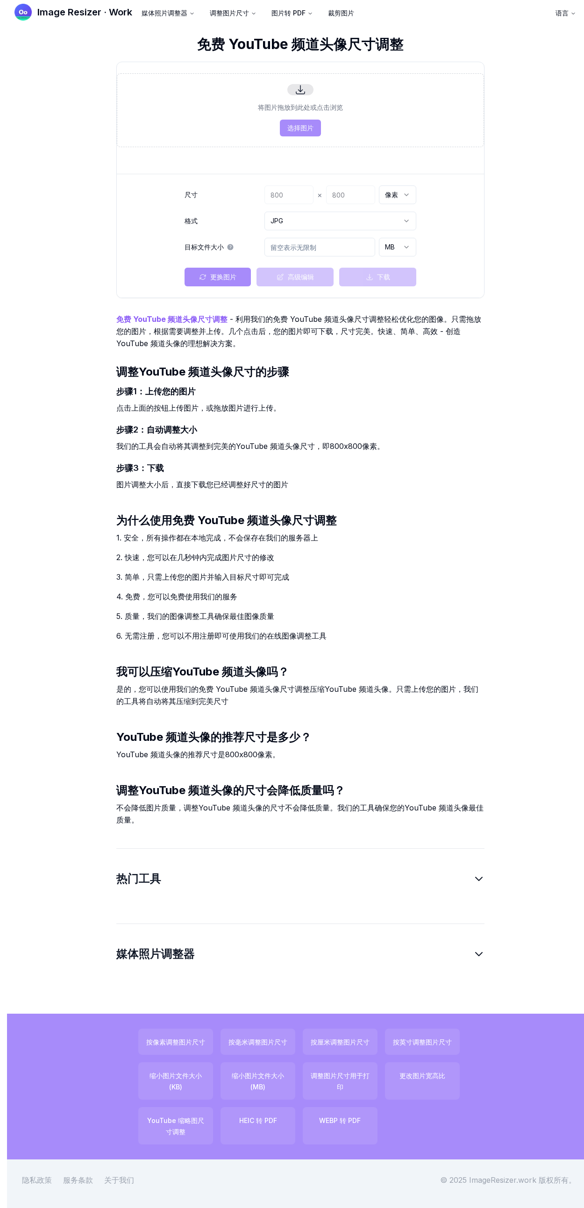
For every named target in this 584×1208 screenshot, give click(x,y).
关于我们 (119, 1180)
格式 (191, 221)
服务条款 (78, 1180)
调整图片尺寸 (229, 13)
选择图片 (300, 128)
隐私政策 (37, 1180)
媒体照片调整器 (164, 13)
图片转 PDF (288, 13)
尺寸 (191, 195)
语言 (562, 13)
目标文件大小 (204, 247)
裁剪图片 (341, 13)
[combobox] (397, 194)
